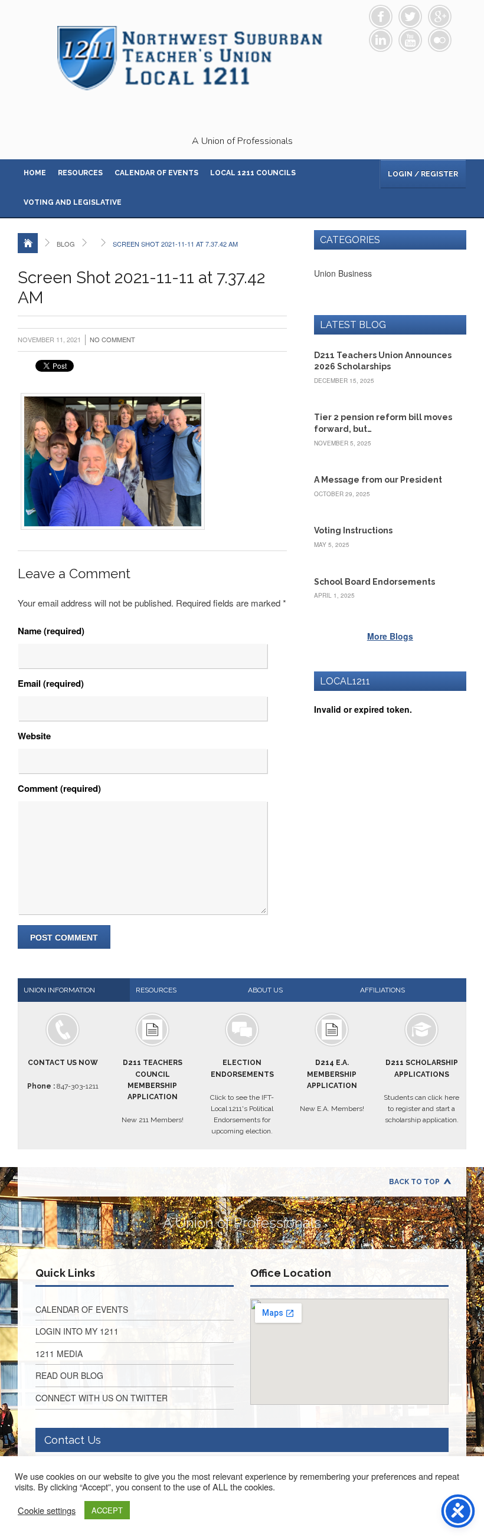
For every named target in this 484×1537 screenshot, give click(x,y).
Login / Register (423, 174)
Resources (80, 173)
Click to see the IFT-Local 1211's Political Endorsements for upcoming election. (242, 1096)
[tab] (74, 990)
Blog (66, 243)
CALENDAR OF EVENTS (81, 1309)
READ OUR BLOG (69, 1375)
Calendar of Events (156, 173)
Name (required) (51, 630)
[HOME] (28, 243)
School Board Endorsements (374, 581)
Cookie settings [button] (47, 1510)
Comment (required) (59, 788)
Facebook (380, 16)
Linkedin (380, 40)
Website (34, 735)
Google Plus (439, 16)
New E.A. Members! (332, 1085)
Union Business (343, 273)
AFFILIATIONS (382, 990)
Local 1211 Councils (253, 173)
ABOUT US (265, 990)
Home (35, 173)
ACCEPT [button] (107, 1510)
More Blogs (390, 636)
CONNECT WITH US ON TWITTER (101, 1398)
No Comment (112, 339)
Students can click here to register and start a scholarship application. (421, 1091)
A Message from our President (378, 479)
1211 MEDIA (59, 1353)
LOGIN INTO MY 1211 (77, 1331)
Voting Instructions (353, 530)
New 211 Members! (153, 1091)
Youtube (410, 40)
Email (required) (51, 683)
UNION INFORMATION (59, 990)
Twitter (410, 16)
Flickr (439, 40)
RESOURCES (156, 990)
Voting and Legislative (73, 202)
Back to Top (414, 1182)
